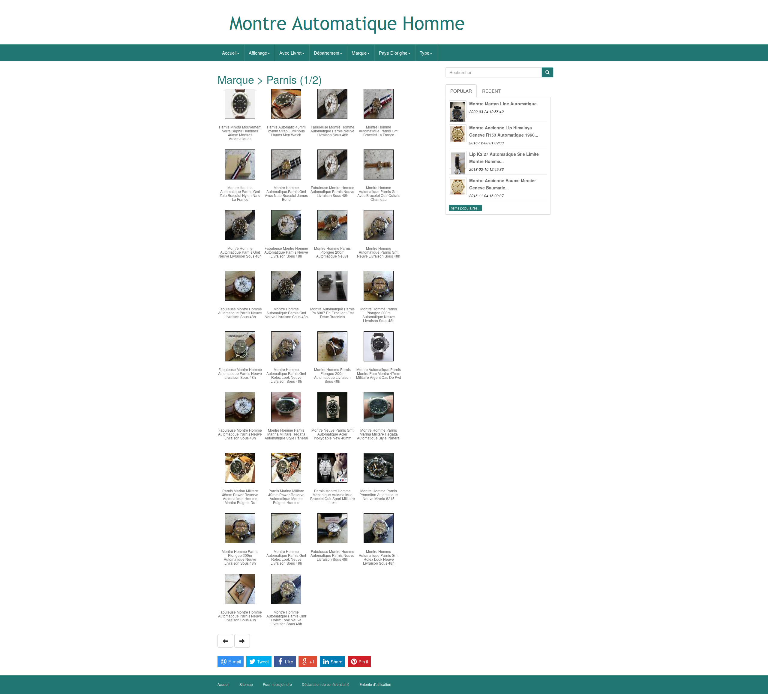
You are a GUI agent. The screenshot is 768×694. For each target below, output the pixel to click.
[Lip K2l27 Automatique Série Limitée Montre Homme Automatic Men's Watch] (458, 160)
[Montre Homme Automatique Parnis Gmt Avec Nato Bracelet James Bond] (286, 164)
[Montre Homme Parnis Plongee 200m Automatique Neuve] (332, 224)
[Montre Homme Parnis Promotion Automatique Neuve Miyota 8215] (379, 467)
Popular (461, 91)
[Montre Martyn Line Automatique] (458, 109)
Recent (491, 91)
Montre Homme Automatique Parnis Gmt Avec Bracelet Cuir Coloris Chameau (378, 193)
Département (326, 53)
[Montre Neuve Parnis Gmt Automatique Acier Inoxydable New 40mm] (332, 406)
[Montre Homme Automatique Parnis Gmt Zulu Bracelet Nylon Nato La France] (240, 164)
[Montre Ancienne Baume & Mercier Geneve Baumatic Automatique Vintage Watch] (458, 186)
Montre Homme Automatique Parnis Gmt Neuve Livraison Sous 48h (240, 252)
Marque (359, 53)
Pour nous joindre (277, 684)
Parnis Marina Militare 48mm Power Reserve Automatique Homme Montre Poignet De (240, 496)
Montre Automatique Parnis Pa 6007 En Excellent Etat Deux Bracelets (332, 312)
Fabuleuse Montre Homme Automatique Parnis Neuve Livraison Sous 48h (332, 130)
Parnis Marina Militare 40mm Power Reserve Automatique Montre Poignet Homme (286, 496)
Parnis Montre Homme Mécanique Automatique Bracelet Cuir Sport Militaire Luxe (332, 496)
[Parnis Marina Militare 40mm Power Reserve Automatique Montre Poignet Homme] (286, 467)
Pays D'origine (393, 53)
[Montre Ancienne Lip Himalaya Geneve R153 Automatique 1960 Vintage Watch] (458, 133)
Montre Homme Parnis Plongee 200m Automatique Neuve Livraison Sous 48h (378, 314)
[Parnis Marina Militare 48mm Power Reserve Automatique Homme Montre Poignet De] (240, 467)
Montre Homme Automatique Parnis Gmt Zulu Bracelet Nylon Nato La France (240, 193)
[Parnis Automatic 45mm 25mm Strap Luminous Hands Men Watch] (286, 103)
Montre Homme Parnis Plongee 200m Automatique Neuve (332, 252)
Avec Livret (290, 53)
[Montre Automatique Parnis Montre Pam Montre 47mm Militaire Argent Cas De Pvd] (379, 345)
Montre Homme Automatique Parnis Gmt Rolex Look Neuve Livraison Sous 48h (286, 375)
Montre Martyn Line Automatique (503, 104)
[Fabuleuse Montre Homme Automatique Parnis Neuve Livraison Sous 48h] (332, 103)
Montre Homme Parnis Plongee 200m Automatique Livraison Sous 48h (332, 375)
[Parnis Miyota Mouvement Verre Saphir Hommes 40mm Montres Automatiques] (240, 103)
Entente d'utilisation (375, 684)
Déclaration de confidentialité (326, 684)
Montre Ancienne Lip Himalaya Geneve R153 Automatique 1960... (503, 131)
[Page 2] (225, 641)
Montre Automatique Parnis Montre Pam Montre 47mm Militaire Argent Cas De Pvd (378, 373)
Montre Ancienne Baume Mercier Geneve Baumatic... (502, 184)
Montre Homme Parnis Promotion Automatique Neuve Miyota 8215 (378, 494)
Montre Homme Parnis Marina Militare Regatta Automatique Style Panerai (286, 433)
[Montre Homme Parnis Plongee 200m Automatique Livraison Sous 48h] (332, 345)
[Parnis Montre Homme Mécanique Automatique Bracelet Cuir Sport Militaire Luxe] (332, 467)
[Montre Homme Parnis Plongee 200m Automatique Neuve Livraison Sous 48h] (379, 285)
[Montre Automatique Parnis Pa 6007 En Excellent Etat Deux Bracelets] (332, 285)
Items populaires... (465, 207)
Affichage (258, 53)
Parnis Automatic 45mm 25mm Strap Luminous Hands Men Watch (286, 130)
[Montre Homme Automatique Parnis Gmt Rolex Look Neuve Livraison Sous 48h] (286, 345)
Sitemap (246, 684)
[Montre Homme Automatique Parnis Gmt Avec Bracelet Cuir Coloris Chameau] (379, 164)
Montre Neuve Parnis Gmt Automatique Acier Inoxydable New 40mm (332, 433)
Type (424, 53)
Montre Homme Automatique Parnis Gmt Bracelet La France (378, 130)
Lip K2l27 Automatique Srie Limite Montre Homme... (504, 157)
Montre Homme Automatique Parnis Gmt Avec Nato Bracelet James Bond (286, 193)
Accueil (229, 53)
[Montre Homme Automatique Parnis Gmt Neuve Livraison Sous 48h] (240, 224)
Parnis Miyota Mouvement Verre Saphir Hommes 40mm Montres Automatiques (240, 132)
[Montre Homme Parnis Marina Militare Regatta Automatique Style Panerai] (286, 406)
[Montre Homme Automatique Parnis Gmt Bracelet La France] (379, 103)
